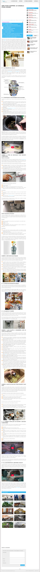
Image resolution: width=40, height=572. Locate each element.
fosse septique (18, 487)
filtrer (6, 354)
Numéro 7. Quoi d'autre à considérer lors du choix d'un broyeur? (13, 33)
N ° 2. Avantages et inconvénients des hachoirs (10, 24)
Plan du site (36, 570)
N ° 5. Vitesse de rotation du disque (8, 30)
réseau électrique (23, 159)
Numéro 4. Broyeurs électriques (8, 29)
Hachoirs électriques (8, 27)
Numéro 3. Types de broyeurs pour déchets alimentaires (12, 25)
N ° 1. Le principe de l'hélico (7, 23)
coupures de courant (11, 195)
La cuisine (9, 490)
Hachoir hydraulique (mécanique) (10, 28)
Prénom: (4, 558)
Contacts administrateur (30, 570)
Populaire (29, 35)
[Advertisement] (14, 13)
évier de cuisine (10, 71)
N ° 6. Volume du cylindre (7, 32)
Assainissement (5, 490)
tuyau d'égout (17, 71)
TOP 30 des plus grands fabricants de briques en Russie (33, 41)
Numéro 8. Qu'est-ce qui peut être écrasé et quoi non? (11, 34)
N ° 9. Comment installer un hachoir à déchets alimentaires (12, 35)
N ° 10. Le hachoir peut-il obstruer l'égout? (10, 37)
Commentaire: (5, 552)
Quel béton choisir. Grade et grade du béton (33, 38)
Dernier (35, 35)
